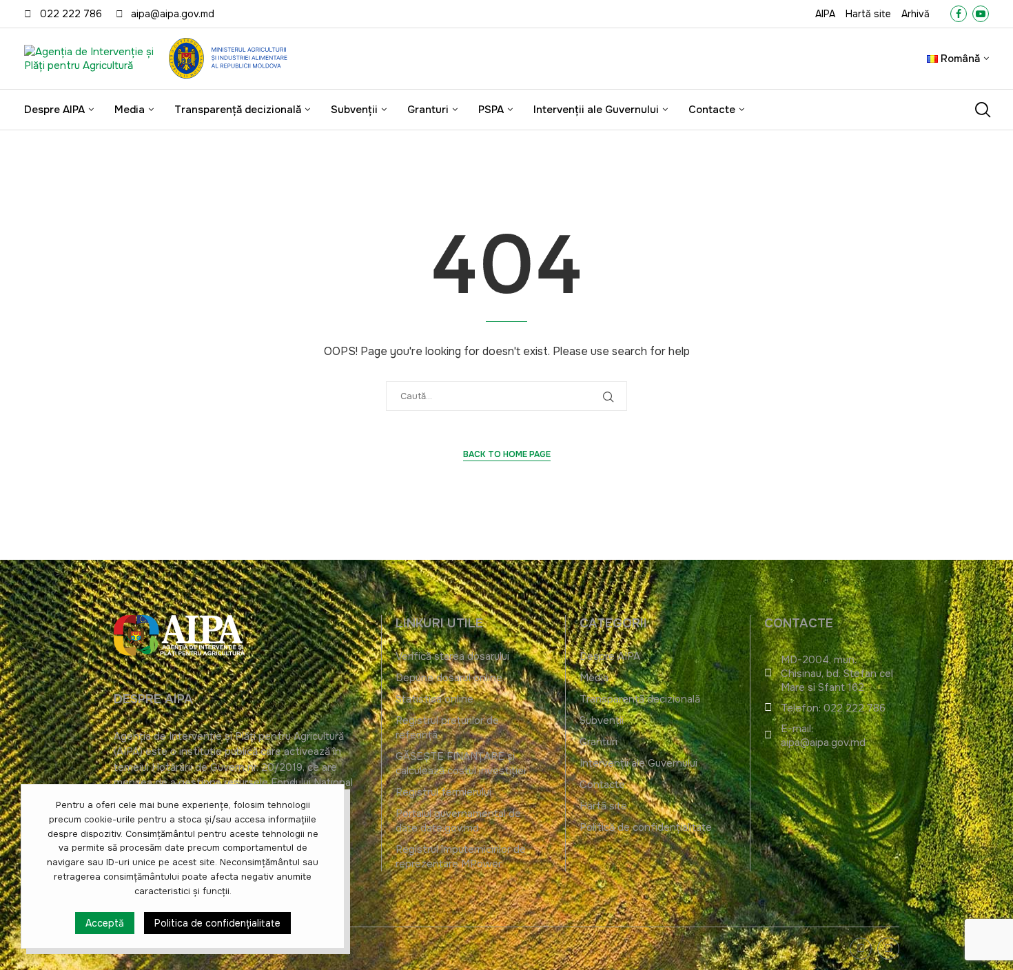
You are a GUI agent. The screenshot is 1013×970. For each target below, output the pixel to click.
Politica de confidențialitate (217, 924)
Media (129, 110)
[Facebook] (958, 14)
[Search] (982, 109)
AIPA (825, 14)
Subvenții (354, 110)
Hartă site (868, 14)
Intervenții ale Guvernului (596, 110)
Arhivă (915, 14)
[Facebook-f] (888, 949)
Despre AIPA (54, 110)
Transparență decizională (237, 110)
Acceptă (104, 924)
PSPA (491, 110)
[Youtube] (980, 14)
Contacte (711, 110)
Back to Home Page (507, 454)
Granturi (428, 110)
